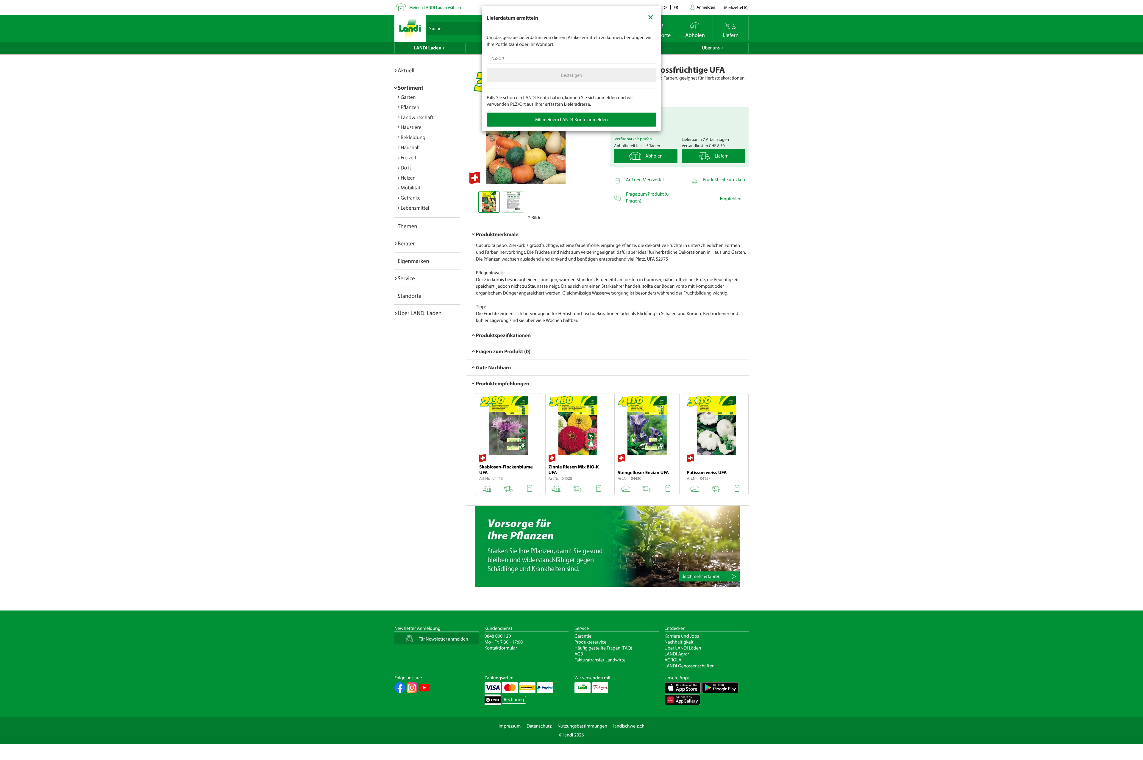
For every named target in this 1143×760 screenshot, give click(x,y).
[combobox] (571, 58)
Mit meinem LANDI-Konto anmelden (571, 119)
